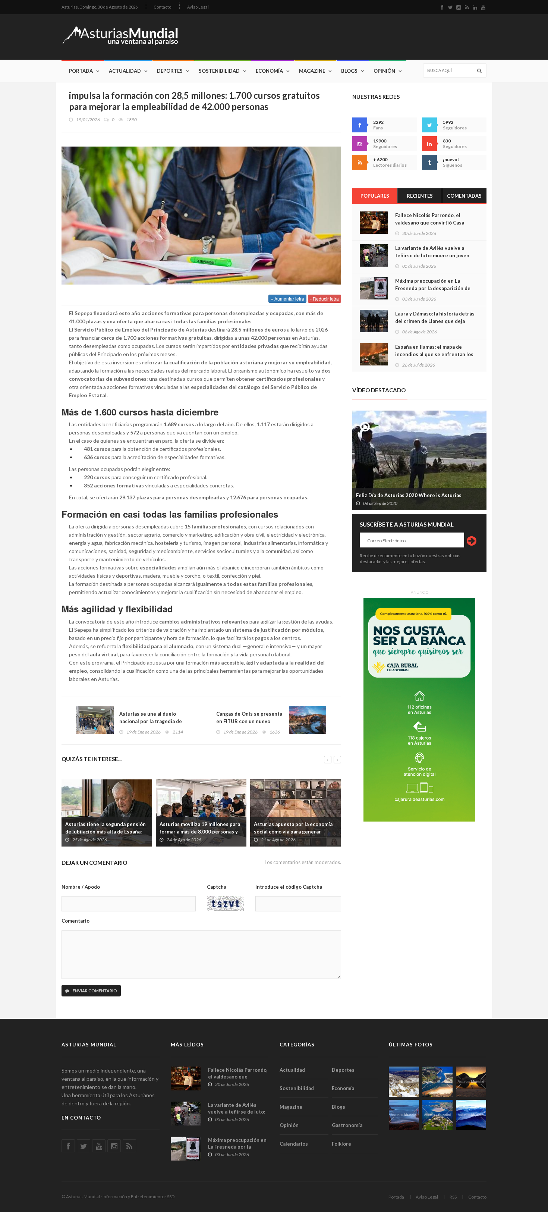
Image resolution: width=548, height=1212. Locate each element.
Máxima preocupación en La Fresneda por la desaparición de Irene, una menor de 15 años (432, 288)
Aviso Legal (198, 6)
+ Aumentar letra (287, 298)
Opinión (384, 71)
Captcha (216, 887)
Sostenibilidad (219, 71)
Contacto (162, 6)
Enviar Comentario (94, 990)
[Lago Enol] (471, 1082)
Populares (374, 196)
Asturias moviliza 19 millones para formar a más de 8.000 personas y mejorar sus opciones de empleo (119, 831)
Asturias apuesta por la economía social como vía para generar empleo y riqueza (212, 831)
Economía (269, 71)
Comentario (75, 921)
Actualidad (125, 71)
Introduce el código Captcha (288, 887)
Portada (81, 71)
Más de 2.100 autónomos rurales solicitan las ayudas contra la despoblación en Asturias (305, 831)
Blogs (349, 71)
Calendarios (294, 1144)
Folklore (341, 1144)
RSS (453, 1197)
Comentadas (464, 196)
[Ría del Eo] (437, 1115)
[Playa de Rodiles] (437, 1082)
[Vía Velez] (404, 1115)
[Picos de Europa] (471, 1115)
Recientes (420, 196)
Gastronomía (347, 1125)
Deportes (170, 71)
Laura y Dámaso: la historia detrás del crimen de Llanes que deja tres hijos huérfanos (435, 321)
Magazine (312, 71)
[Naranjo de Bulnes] (404, 1082)
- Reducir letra (324, 298)
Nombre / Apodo (81, 887)
